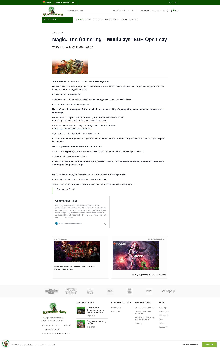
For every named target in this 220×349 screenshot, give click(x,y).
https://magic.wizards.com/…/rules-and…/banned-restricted (79, 120)
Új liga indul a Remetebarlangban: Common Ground (96, 310)
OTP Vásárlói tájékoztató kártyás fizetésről (145, 318)
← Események (57, 33)
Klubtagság (163, 315)
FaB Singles (115, 311)
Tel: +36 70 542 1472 (52, 329)
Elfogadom (209, 345)
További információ (191, 345)
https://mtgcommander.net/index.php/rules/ (71, 128)
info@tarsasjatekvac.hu (59, 333)
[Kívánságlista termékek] (167, 10)
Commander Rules (65, 189)
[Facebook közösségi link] (169, 2)
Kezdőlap (162, 307)
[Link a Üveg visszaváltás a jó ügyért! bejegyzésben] (81, 324)
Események (163, 311)
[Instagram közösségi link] (172, 2)
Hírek (161, 319)
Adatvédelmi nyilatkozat (145, 307)
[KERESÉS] (133, 10)
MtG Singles (116, 307)
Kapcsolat (163, 327)
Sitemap (138, 323)
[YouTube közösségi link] (175, 2)
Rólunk (161, 323)
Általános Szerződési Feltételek (143, 312)
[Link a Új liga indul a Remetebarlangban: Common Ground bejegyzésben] (81, 310)
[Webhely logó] (52, 10)
